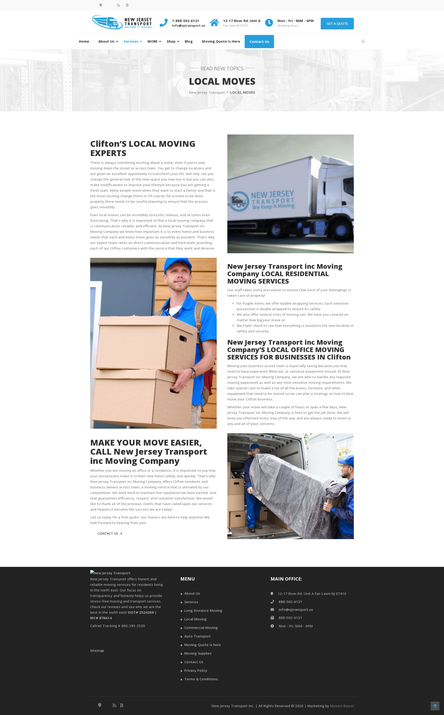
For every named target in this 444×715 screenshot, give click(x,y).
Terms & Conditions (201, 679)
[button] (363, 41)
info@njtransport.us (296, 609)
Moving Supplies (198, 653)
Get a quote (337, 23)
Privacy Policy (195, 670)
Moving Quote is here (221, 41)
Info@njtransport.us (188, 25)
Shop (171, 41)
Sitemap (97, 650)
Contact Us (259, 41)
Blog (189, 41)
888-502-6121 (290, 601)
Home (84, 41)
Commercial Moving (201, 627)
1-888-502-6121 (185, 20)
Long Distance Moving (203, 610)
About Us (106, 41)
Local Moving (195, 619)
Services (131, 41)
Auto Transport (197, 636)
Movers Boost (342, 705)
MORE (152, 41)
